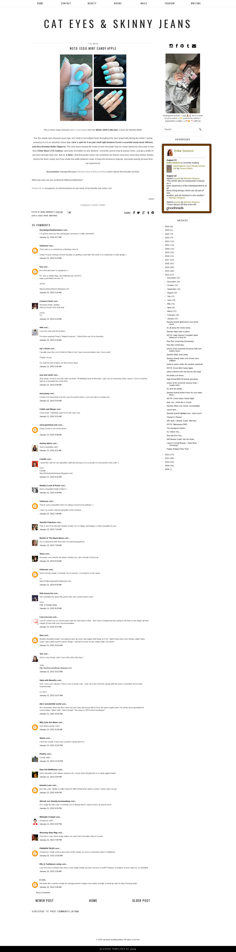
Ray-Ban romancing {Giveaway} (180, 341)
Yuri (41, 654)
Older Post (141, 900)
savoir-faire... (172, 410)
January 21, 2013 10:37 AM (51, 695)
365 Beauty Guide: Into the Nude (180, 439)
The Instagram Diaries (176, 428)
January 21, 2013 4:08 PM (51, 792)
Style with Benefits (48, 680)
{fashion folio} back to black (178, 332)
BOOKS (118, 3)
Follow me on (52, 188)
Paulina (43, 754)
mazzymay (44, 393)
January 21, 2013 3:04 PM (51, 777)
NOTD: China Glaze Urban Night (180, 398)
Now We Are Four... (175, 436)
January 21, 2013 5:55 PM (51, 824)
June (169, 300)
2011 (167, 458)
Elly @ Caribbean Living (50, 864)
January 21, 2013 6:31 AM (51, 477)
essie (40, 215)
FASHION (170, 3)
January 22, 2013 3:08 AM (51, 887)
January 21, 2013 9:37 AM (51, 627)
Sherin (42, 738)
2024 (167, 234)
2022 (167, 241)
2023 (167, 238)
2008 (167, 469)
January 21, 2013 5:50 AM (51, 401)
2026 (167, 226)
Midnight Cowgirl (47, 817)
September (171, 289)
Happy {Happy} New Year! (178, 449)
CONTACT (66, 3)
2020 (167, 249)
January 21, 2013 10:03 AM (51, 645)
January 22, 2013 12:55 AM (51, 856)
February (171, 315)
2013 (167, 275)
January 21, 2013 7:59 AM (51, 545)
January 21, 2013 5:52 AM (51, 416)
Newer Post (45, 900)
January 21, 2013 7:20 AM (51, 529)
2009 (167, 466)
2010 (167, 462)
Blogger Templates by (118, 949)
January (170, 319)
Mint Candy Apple (78, 130)
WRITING (196, 3)
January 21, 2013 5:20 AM (51, 292)
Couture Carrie (46, 301)
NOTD (46, 215)
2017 (167, 260)
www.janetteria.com (49, 425)
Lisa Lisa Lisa (46, 617)
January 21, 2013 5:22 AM (51, 319)
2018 (167, 256)
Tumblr (94, 205)
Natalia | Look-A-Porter (50, 485)
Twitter (103, 205)
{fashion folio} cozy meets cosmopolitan (183, 406)
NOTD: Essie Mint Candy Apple (180, 368)
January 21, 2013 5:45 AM (51, 366)
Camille (43, 459)
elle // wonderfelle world (50, 704)
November (171, 282)
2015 (167, 267)
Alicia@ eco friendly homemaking (55, 801)
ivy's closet (45, 348)
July (169, 296)
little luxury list (46, 593)
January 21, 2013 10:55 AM (51, 714)
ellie (41, 327)
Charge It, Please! (174, 417)
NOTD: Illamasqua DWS (177, 424)
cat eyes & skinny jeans (118, 23)
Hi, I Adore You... (174, 432)
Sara (42, 635)
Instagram (85, 205)
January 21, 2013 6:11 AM (50, 450)
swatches (53, 215)
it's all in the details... (175, 389)
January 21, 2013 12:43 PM (51, 761)
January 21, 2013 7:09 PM (51, 840)
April (169, 308)
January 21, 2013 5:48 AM (51, 385)
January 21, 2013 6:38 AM (51, 493)
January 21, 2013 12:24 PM (51, 745)
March (170, 311)
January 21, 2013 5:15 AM (51, 258)
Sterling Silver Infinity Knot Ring (92, 172)
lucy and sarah (46, 375)
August (170, 293)
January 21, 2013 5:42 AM (51, 340)
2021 (167, 245)
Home (40, 3)
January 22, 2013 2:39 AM (51, 871)
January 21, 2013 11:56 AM (51, 729)
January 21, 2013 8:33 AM (51, 608)
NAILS (144, 3)
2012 (167, 455)
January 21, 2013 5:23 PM (51, 808)
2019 (167, 252)
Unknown (44, 246)
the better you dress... (176, 375)
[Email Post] (69, 212)
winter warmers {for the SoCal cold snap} (184, 372)
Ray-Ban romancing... (176, 345)
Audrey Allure (46, 443)
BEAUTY (92, 3)
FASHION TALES (47, 848)
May (169, 304)
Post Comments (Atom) (64, 911)
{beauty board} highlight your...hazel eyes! (184, 413)
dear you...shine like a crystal (179, 402)
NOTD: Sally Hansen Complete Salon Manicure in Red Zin (182, 336)
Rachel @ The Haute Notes (52, 538)
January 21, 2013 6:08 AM (51, 435)
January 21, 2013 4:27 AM (51, 237)
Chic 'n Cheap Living (48, 605)
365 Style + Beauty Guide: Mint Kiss (182, 421)
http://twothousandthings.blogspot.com (56, 668)
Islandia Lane (46, 785)
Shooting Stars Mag (49, 833)
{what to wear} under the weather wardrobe (185, 364)
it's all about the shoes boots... (179, 328)
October (170, 285)
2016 (167, 263)
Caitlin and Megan (48, 409)
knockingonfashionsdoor (51, 230)
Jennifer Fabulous (48, 522)
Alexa (42, 554)
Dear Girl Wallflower (49, 770)
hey (41, 267)
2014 (167, 271)
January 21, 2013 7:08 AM (51, 514)
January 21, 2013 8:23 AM (51, 561)
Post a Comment (43, 893)
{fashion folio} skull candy (177, 355)
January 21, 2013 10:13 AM (51, 672)
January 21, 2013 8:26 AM (51, 585)
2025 (167, 230)
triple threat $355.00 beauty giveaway (182, 379)
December (171, 278)
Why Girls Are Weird (49, 722)
